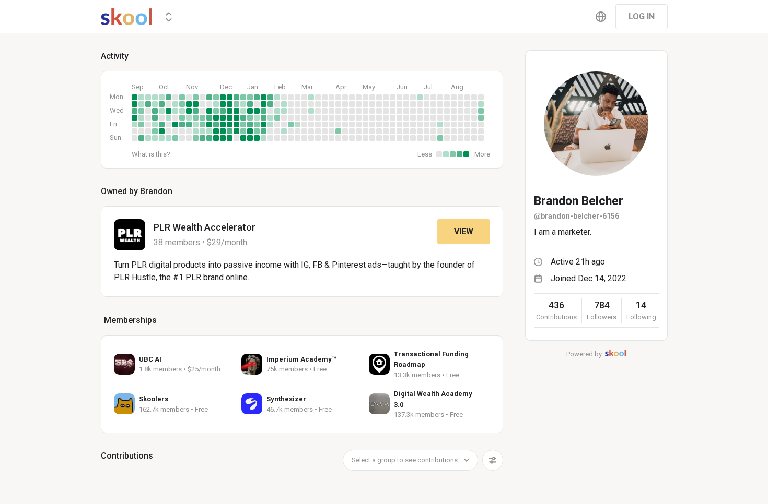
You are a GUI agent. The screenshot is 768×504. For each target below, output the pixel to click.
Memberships (130, 320)
